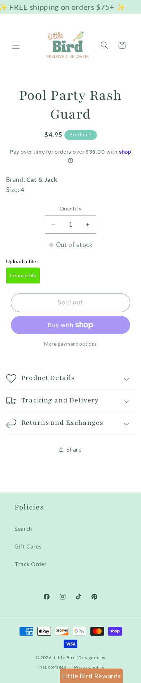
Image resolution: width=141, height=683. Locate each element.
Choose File (23, 275)
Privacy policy (89, 667)
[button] (16, 45)
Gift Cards (28, 546)
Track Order (30, 564)
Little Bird (65, 657)
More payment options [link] (70, 344)
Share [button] (74, 449)
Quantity (71, 208)
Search (23, 528)
